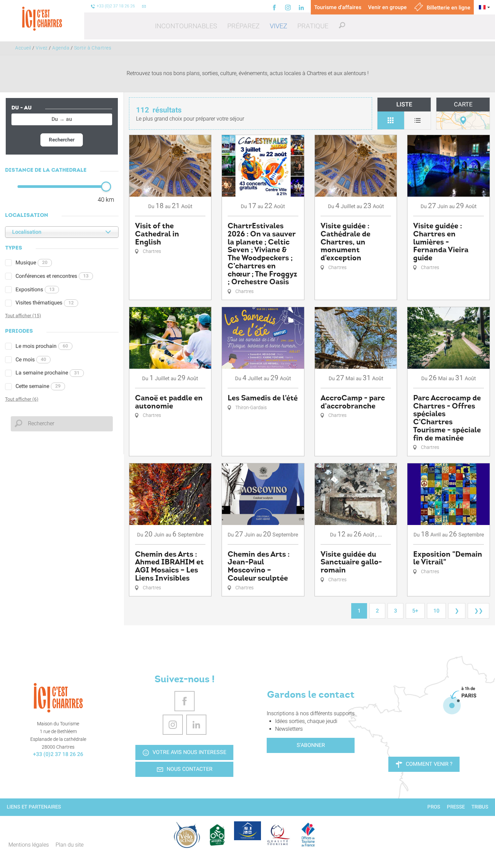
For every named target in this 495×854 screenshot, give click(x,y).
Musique (31, 262)
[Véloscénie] (186, 834)
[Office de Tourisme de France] (308, 834)
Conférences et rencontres (52, 276)
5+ (415, 610)
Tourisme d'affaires (337, 7)
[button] (186, 25)
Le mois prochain (41, 346)
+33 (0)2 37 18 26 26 (58, 754)
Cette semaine (38, 386)
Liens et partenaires (34, 807)
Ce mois (30, 359)
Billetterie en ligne (447, 7)
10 (436, 610)
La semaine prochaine (47, 372)
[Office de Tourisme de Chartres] (58, 698)
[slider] (106, 187)
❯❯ (478, 610)
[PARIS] (452, 705)
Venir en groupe (387, 7)
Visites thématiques (44, 302)
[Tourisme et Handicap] (247, 830)
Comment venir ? (429, 764)
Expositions (35, 289)
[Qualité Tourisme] (277, 834)
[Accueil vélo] (217, 834)
